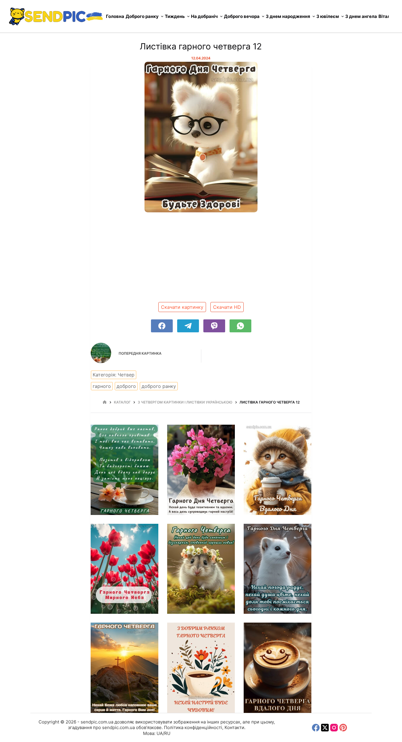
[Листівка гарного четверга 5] (124, 668)
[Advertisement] (201, 259)
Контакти (234, 727)
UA (160, 733)
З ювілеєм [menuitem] (327, 16)
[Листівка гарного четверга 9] (277, 470)
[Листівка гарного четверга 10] (201, 470)
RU (167, 733)
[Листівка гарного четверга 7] (201, 569)
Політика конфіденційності (193, 727)
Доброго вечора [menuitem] (242, 16)
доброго (126, 386)
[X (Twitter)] (325, 727)
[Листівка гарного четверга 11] (124, 470)
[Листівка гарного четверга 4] (201, 668)
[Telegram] (188, 325)
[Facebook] (162, 325)
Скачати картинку (182, 307)
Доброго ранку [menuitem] (142, 16)
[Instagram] (334, 727)
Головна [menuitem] (115, 16)
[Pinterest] (343, 727)
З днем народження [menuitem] (288, 16)
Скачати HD (227, 307)
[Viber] (214, 325)
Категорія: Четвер (113, 375)
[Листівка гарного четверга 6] (277, 569)
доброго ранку (159, 386)
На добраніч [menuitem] (204, 16)
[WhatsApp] (240, 325)
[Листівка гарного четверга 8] (124, 569)
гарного (102, 386)
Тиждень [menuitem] (175, 16)
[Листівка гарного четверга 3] (277, 668)
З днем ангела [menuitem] (361, 16)
